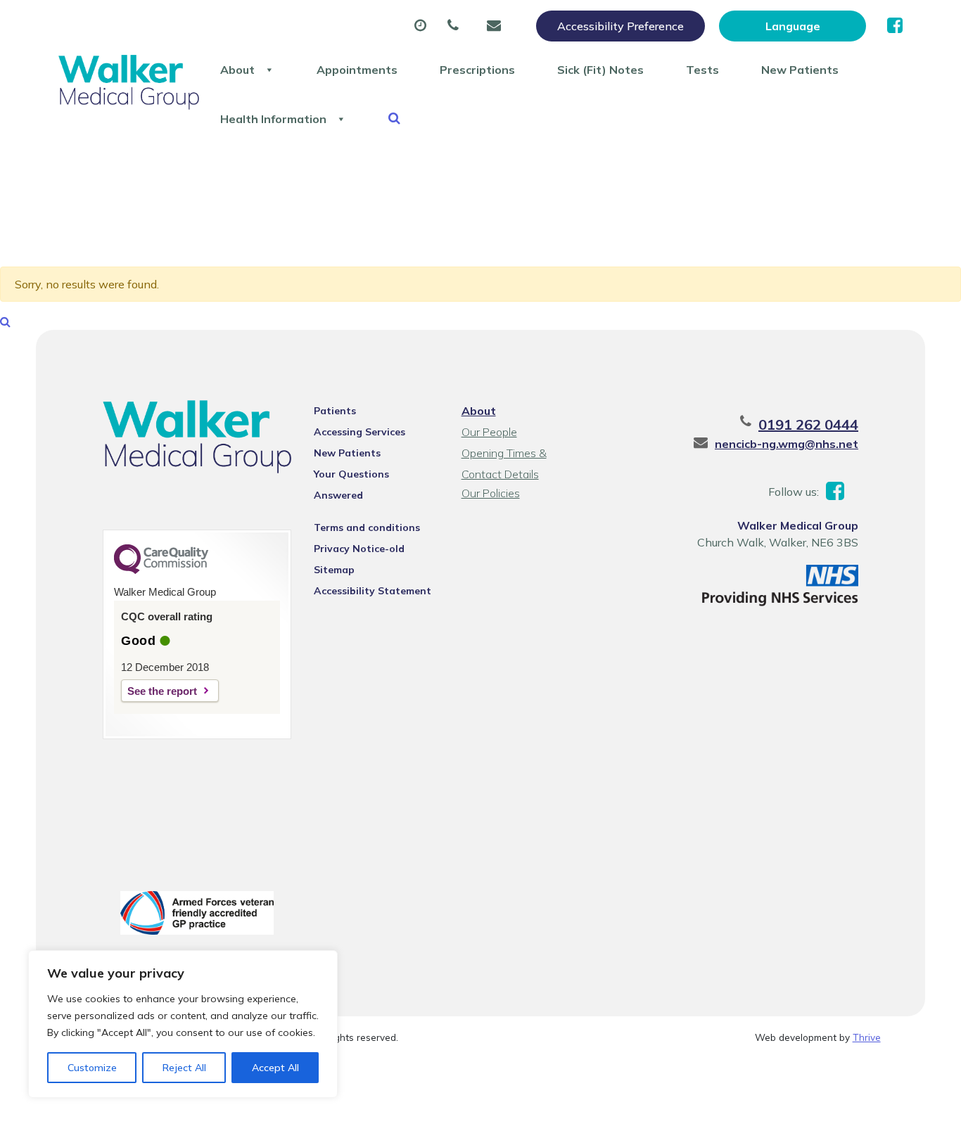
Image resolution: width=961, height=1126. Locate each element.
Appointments (357, 70)
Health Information (273, 119)
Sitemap (334, 569)
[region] (183, 1024)
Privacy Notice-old (359, 548)
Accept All (275, 1067)
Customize (92, 1067)
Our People (489, 432)
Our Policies (491, 493)
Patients (335, 410)
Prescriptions (477, 70)
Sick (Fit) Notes (600, 70)
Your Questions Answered (351, 476)
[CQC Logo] (161, 570)
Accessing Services (359, 432)
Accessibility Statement (372, 590)
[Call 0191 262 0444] (456, 26)
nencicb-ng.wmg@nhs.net (786, 444)
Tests (702, 70)
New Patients (800, 70)
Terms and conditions (367, 527)
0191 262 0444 (808, 424)
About (237, 70)
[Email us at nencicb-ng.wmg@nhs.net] (497, 26)
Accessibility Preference (620, 26)
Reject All (184, 1067)
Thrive (867, 1037)
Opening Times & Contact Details (504, 454)
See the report (162, 691)
